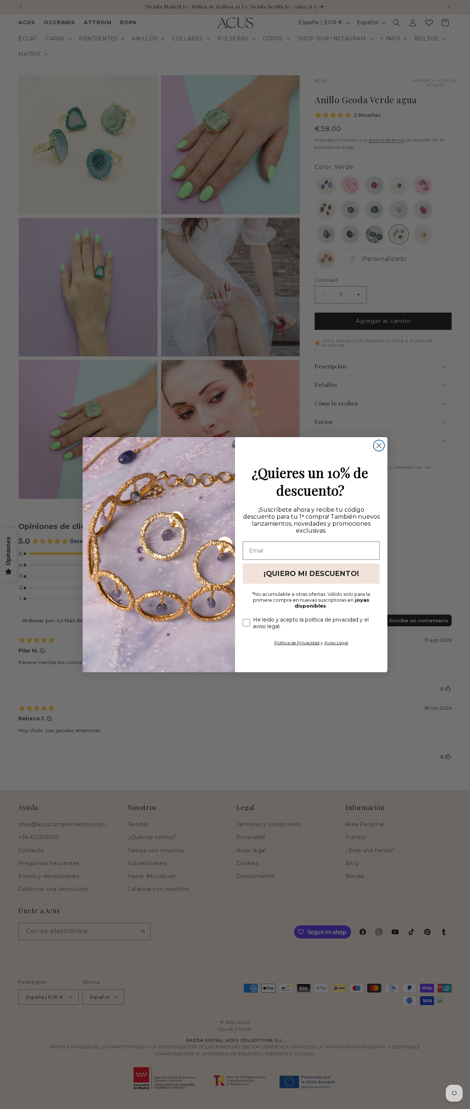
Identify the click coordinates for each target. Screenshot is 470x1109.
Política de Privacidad (296, 642)
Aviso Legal (336, 642)
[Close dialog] (378, 445)
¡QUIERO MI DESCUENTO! (311, 573)
